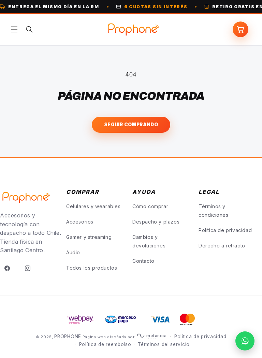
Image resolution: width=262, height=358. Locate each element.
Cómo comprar (150, 206)
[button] (14, 29)
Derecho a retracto (222, 245)
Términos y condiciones (214, 210)
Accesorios (79, 222)
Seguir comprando (131, 124)
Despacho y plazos (155, 222)
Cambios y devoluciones (148, 241)
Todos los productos (91, 268)
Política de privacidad (225, 230)
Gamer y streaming (89, 237)
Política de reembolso (105, 344)
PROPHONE (67, 336)
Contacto (143, 261)
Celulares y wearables (93, 206)
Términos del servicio (164, 344)
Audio (73, 252)
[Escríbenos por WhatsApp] (244, 340)
